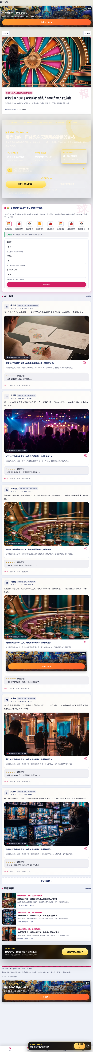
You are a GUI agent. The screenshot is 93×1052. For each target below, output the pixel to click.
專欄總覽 (88, 888)
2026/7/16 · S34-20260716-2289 (22, 585)
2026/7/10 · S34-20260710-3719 (22, 794)
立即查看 (79, 1046)
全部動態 (88, 296)
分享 (18, 385)
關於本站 (5, 968)
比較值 (9, 256)
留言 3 (12, 385)
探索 (28, 1049)
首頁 (10, 1049)
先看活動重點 (67, 184)
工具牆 (29, 968)
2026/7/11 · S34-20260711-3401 (22, 701)
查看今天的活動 (75, 951)
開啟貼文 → (26, 385)
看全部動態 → (47, 881)
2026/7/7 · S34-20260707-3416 (22, 398)
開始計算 (46, 284)
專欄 (23, 968)
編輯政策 (17, 968)
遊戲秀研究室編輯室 (11, 110)
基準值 (9, 242)
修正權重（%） (12, 270)
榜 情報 (87, 33)
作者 (11, 968)
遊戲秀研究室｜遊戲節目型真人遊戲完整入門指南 (38, 98)
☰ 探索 (5, 33)
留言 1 (11, 688)
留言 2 (12, 479)
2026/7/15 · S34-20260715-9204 (22, 308)
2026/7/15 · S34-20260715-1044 (22, 491)
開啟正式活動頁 (26, 184)
